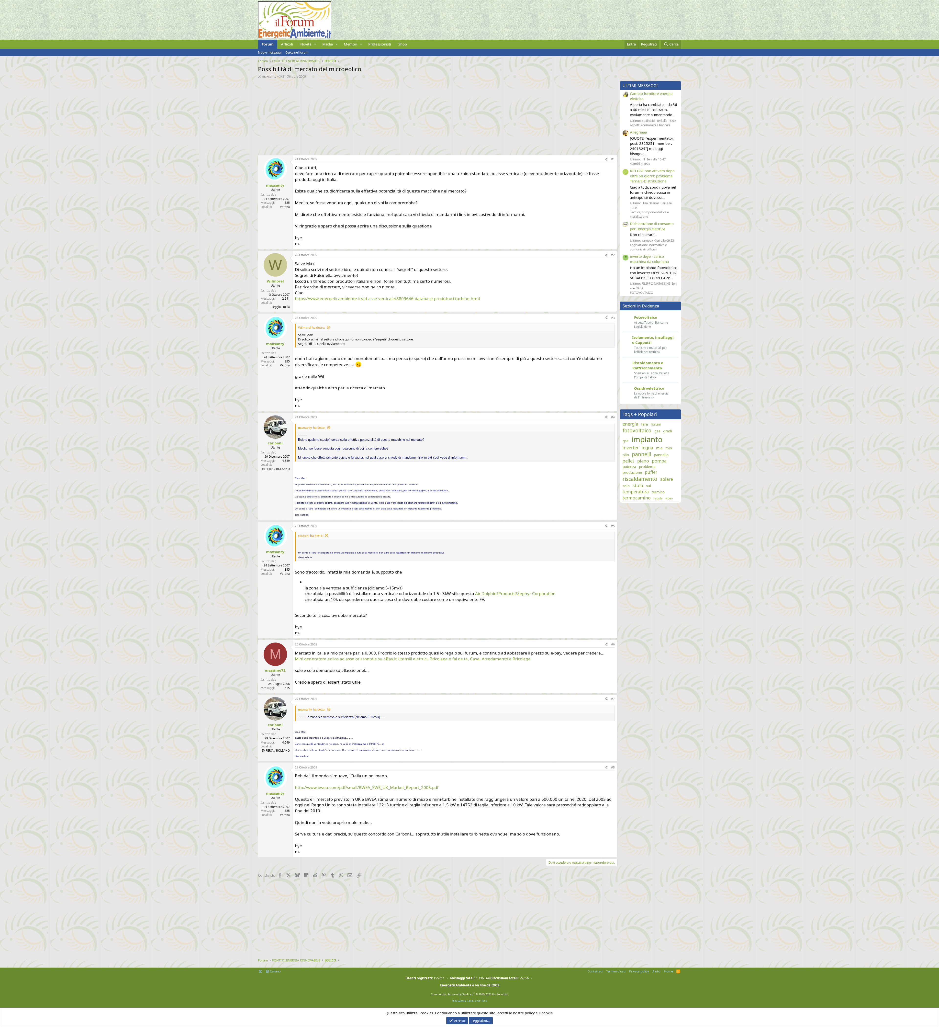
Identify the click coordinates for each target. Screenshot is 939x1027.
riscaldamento (640, 478)
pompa (659, 461)
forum (656, 424)
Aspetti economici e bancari (650, 125)
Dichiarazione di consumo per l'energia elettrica (652, 226)
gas (657, 431)
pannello (661, 454)
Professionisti (379, 44)
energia (630, 424)
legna (647, 448)
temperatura (636, 492)
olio (626, 454)
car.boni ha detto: (310, 535)
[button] (315, 44)
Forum (268, 44)
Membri (350, 44)
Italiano (275, 971)
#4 (613, 417)
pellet (628, 461)
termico (658, 491)
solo (626, 485)
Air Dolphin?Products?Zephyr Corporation (515, 593)
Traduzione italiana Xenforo (469, 1000)
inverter (631, 448)
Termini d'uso (616, 971)
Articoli (287, 44)
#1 (613, 159)
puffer (651, 472)
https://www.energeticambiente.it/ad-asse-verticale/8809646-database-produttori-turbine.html (387, 298)
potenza (629, 466)
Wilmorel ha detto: (311, 327)
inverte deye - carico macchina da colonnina (649, 259)
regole (658, 498)
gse (625, 440)
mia (659, 447)
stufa (638, 485)
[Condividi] (606, 159)
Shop (402, 44)
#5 (613, 526)
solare (666, 479)
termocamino (637, 498)
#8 (613, 767)
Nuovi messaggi (269, 52)
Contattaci (595, 971)
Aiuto (656, 971)
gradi (667, 431)
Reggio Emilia (280, 307)
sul (648, 485)
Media (327, 44)
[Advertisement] (404, 115)
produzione (632, 472)
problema (647, 466)
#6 (613, 644)
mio (668, 447)
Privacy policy (639, 971)
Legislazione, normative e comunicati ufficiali (648, 247)
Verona (285, 207)
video (669, 498)
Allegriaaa (638, 132)
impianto (646, 439)
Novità (305, 44)
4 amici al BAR (640, 163)
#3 (613, 318)
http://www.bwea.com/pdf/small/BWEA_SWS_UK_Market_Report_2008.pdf (366, 787)
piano (643, 461)
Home (668, 971)
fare (644, 424)
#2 (613, 255)
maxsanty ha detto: (311, 427)
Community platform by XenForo (469, 994)
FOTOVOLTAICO (641, 292)
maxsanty (269, 76)
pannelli (641, 454)
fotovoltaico (637, 430)
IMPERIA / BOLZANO (276, 469)
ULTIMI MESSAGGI (640, 85)
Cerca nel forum (296, 52)
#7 (613, 699)
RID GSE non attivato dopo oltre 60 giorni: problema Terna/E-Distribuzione (652, 175)
